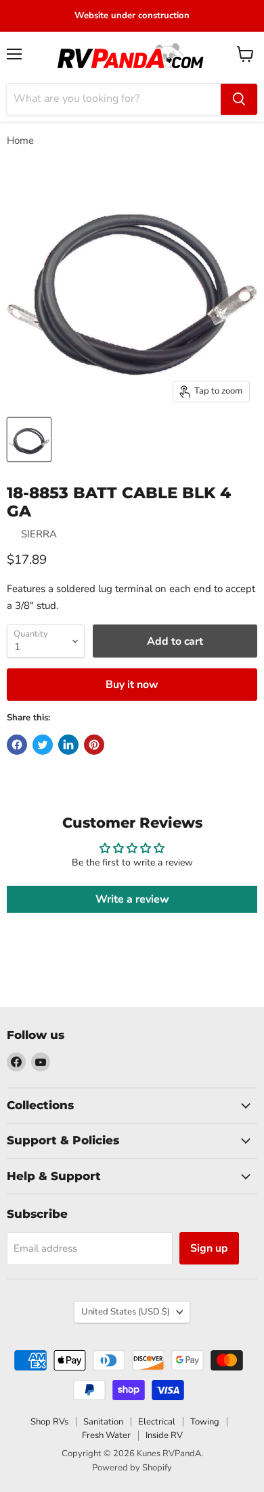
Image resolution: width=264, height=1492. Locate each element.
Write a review (132, 899)
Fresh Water (106, 1435)
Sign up (209, 1248)
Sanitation (103, 1422)
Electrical (156, 1422)
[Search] (239, 99)
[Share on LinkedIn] (68, 745)
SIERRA (39, 534)
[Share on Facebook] (17, 745)
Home (20, 140)
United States (125, 1312)
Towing (204, 1422)
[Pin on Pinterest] (94, 745)
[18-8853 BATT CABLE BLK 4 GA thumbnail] (29, 439)
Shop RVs (49, 1422)
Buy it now (132, 684)
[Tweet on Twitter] (42, 745)
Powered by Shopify (132, 1468)
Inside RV (164, 1435)
